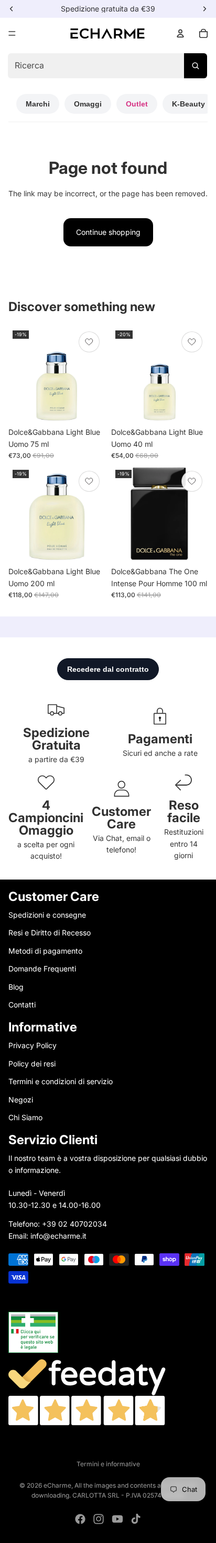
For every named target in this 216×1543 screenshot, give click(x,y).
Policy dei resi (32, 1063)
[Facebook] (80, 1519)
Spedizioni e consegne (47, 914)
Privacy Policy (32, 1045)
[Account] (180, 33)
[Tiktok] (135, 1519)
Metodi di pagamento (45, 950)
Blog (16, 986)
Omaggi (88, 104)
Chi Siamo (25, 1117)
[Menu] (12, 33)
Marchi (38, 104)
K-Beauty (188, 104)
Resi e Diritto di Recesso (49, 932)
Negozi (20, 1099)
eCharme (57, 1485)
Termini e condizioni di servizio (60, 1081)
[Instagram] (98, 1519)
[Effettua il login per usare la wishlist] (89, 341)
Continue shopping (108, 232)
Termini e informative (108, 1464)
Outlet (137, 104)
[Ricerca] (195, 65)
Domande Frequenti (42, 968)
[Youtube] (117, 1519)
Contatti (22, 1004)
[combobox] (107, 65)
